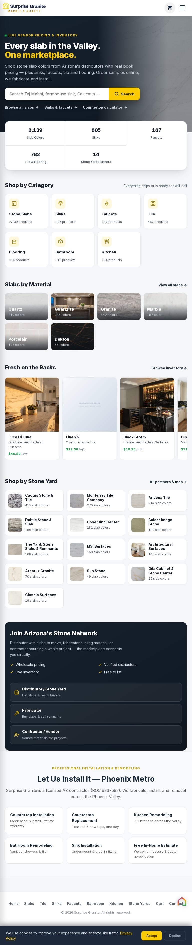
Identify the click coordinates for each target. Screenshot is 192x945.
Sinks (57, 904)
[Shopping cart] (170, 8)
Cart (160, 904)
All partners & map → (168, 482)
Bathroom (95, 904)
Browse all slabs (19, 107)
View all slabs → (172, 285)
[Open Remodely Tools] (182, 902)
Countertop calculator (102, 107)
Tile (43, 904)
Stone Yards (139, 904)
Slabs (29, 904)
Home (14, 904)
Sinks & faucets (58, 107)
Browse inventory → (169, 368)
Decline (175, 936)
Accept (151, 936)
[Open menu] (182, 8)
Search (127, 94)
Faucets (74, 904)
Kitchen (116, 904)
